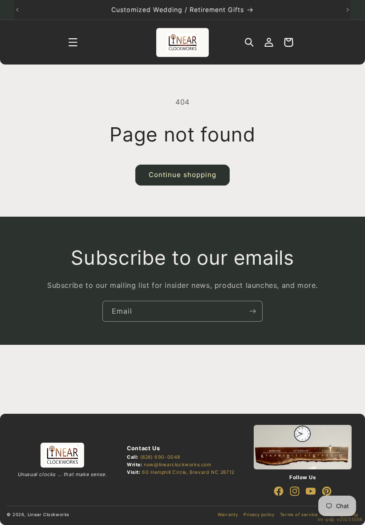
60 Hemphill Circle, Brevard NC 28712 (188, 472)
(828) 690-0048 (160, 457)
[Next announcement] (347, 10)
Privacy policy (258, 514)
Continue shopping (182, 174)
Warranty (228, 514)
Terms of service (299, 514)
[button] (73, 42)
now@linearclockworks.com (177, 465)
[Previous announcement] (17, 10)
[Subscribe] (252, 311)
